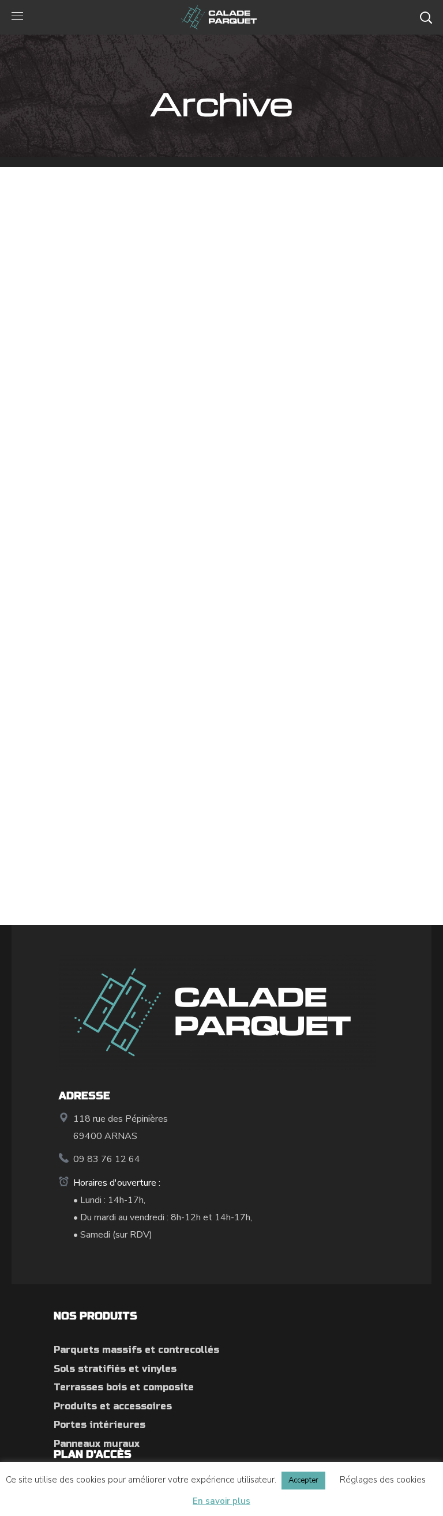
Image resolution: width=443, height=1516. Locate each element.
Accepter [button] (303, 1480)
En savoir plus (221, 1501)
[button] (425, 17)
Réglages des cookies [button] (383, 1479)
